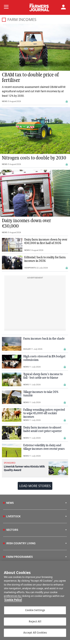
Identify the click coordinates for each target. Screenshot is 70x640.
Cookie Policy (13, 600)
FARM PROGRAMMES (19, 556)
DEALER (27, 349)
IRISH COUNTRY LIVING (21, 543)
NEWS (4, 101)
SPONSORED (9, 462)
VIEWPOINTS (30, 268)
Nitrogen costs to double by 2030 (34, 158)
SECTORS (12, 529)
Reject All (35, 621)
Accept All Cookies (35, 632)
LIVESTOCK (13, 516)
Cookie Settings (35, 610)
